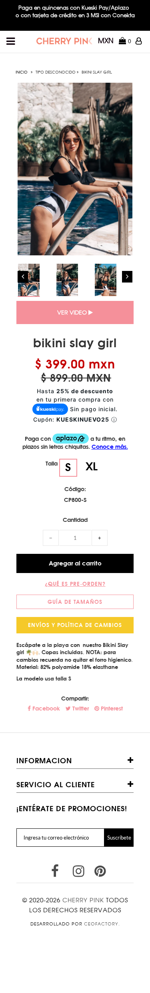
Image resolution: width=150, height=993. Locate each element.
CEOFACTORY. (102, 924)
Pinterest (111, 708)
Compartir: (75, 698)
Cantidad (75, 519)
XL (92, 466)
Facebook (45, 708)
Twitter (80, 708)
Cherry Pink (83, 900)
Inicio (22, 72)
